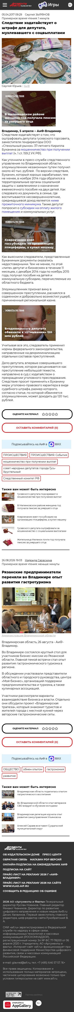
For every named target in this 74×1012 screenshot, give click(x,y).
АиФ (27, 86)
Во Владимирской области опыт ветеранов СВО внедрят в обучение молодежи (41, 804)
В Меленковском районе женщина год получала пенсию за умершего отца (39, 507)
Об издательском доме (21, 854)
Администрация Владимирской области (29, 635)
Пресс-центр (51, 854)
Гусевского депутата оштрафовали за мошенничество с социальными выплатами (41, 529)
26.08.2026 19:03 (12, 560)
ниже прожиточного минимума (30, 202)
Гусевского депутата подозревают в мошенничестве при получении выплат (39, 495)
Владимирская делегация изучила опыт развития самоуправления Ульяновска (39, 816)
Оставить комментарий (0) (37, 427)
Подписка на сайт (17, 869)
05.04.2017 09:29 (12, 14)
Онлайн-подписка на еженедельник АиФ (35, 864)
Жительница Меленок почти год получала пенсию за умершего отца (41, 541)
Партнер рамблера (33, 995)
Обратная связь (15, 859)
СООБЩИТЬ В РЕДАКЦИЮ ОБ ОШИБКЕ (30, 891)
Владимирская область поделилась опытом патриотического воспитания (42, 793)
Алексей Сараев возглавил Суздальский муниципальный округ (40, 827)
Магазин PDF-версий (46, 859)
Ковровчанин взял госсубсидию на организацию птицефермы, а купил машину (41, 518)
